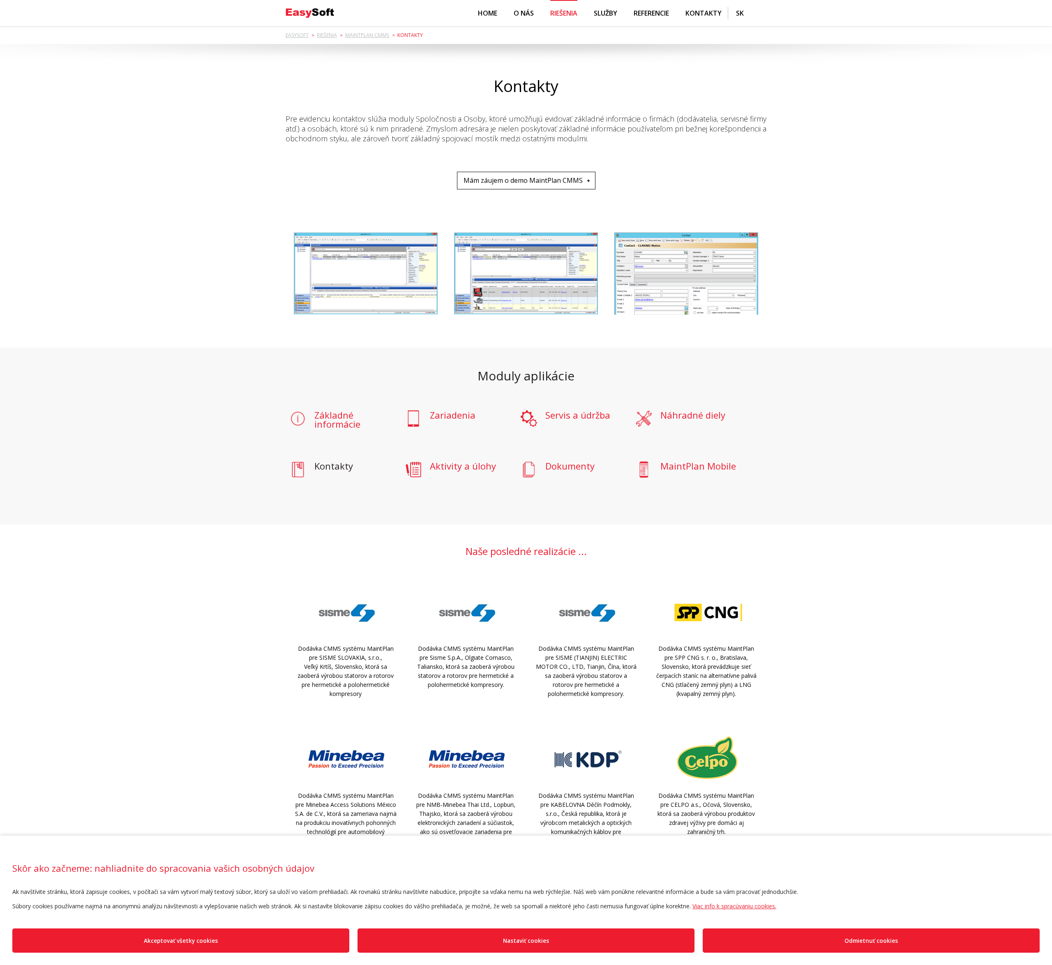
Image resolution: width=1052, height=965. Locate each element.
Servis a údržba (577, 415)
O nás (524, 13)
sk (740, 13)
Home (487, 13)
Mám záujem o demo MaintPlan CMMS (523, 180)
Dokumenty (570, 466)
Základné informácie (337, 419)
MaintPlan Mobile (698, 466)
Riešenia (563, 13)
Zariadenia (452, 415)
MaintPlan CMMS (367, 35)
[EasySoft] (310, 13)
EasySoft (297, 35)
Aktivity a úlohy (463, 466)
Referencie (651, 13)
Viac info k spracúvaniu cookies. (734, 906)
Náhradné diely (692, 415)
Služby (605, 13)
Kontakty (703, 13)
